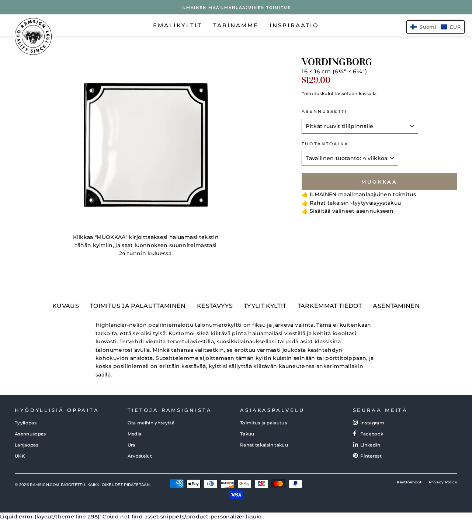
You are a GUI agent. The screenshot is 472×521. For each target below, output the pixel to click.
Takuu (247, 434)
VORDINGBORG (337, 62)
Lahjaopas (26, 445)
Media (135, 434)
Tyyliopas (26, 423)
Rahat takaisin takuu (264, 445)
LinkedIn (370, 445)
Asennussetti (324, 111)
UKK (20, 456)
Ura (131, 445)
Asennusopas (30, 434)
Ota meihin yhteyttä (151, 423)
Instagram (372, 423)
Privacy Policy (443, 482)
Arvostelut (140, 456)
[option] (236, 7)
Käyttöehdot (409, 482)
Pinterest (371, 456)
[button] (435, 27)
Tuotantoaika (325, 144)
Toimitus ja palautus (263, 423)
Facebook (372, 434)
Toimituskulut (318, 93)
